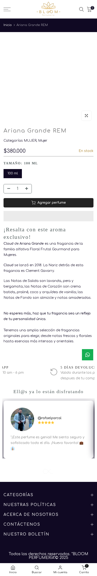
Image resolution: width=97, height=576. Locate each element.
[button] (48, 216)
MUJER (30, 140)
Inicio (8, 25)
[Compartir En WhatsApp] (87, 355)
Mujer (42, 140)
